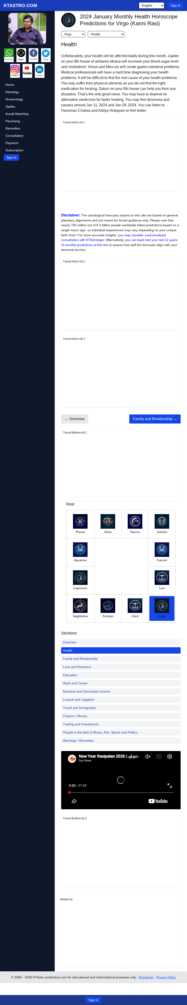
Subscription (14, 150)
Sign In (176, 5)
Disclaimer (146, 977)
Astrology (12, 92)
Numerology (14, 99)
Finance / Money (75, 716)
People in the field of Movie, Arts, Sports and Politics (100, 732)
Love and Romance (77, 667)
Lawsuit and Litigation (78, 699)
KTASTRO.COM (20, 5)
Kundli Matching (17, 114)
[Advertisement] (121, 157)
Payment (11, 143)
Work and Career (75, 683)
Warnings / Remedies (78, 740)
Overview (69, 642)
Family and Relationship (80, 658)
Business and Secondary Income (86, 691)
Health (67, 650)
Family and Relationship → (155, 419)
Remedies (12, 128)
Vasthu (10, 106)
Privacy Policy (166, 977)
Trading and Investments (81, 724)
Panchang (12, 121)
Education (70, 675)
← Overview (75, 419)
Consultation (14, 135)
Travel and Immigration (79, 708)
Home (9, 84)
